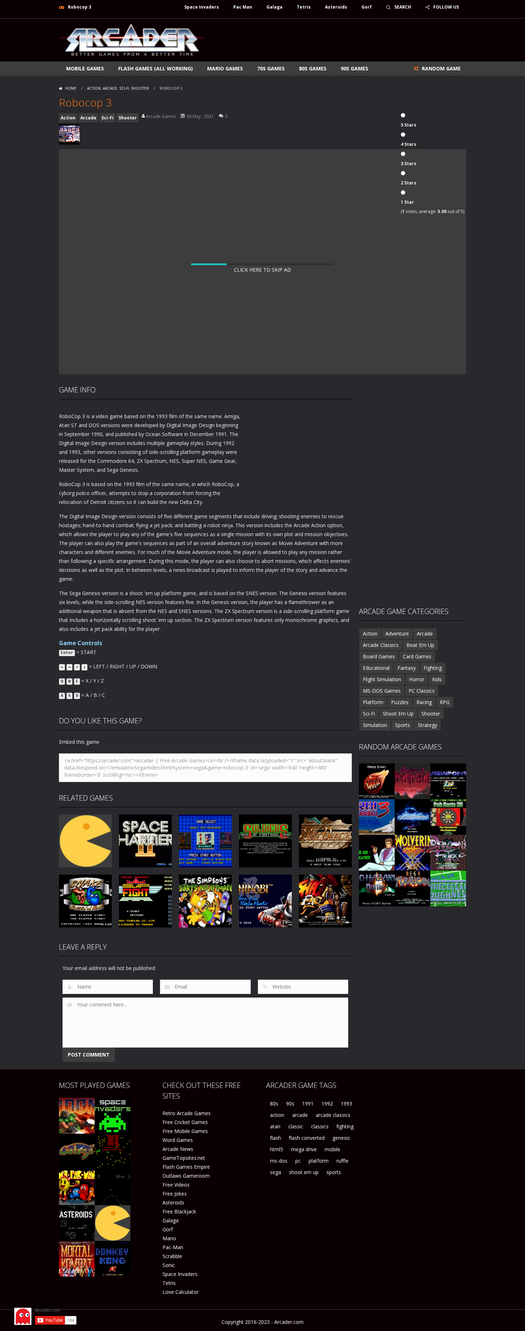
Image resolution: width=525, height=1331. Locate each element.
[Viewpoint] (448, 780)
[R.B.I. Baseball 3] (377, 816)
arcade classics (333, 1115)
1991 (308, 1103)
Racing (424, 702)
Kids (437, 679)
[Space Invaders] (112, 1115)
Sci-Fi (124, 88)
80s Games (312, 68)
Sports (402, 725)
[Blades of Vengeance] (412, 780)
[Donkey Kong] (112, 1258)
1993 (346, 1103)
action (277, 1115)
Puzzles (400, 702)
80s (274, 1103)
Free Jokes (174, 1193)
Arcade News (177, 1149)
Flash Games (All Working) (155, 68)
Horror (416, 679)
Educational (376, 667)
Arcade (110, 88)
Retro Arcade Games (186, 1113)
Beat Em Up (420, 645)
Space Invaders (201, 7)
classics (320, 1126)
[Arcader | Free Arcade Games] (131, 39)
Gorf (366, 7)
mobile (332, 1149)
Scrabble (172, 1256)
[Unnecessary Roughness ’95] (448, 888)
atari (275, 1126)
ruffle (342, 1160)
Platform (373, 702)
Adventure (397, 633)
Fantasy (407, 667)
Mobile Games (85, 68)
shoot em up (304, 1172)
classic (295, 1126)
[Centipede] (112, 1151)
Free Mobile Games (185, 1131)
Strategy (427, 725)
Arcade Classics (381, 645)
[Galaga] (77, 1151)
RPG (445, 702)
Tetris (304, 7)
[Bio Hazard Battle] (377, 888)
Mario (169, 1238)
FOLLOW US (446, 7)
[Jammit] (377, 780)
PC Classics (422, 690)
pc (298, 1160)
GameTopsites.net (183, 1157)
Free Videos (176, 1184)
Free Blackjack (179, 1211)
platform (319, 1160)
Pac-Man (172, 1247)
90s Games (354, 68)
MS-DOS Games (382, 690)
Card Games (417, 656)
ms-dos (279, 1160)
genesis (341, 1137)
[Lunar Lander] (112, 1186)
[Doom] (77, 1115)
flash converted (307, 1137)
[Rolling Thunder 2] (377, 852)
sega (275, 1172)
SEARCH (402, 7)
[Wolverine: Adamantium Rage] (412, 852)
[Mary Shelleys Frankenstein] (412, 816)
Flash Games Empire (186, 1166)
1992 (327, 1103)
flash (275, 1137)
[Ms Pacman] (77, 1186)
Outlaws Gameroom (186, 1175)
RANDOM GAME (440, 68)
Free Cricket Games (185, 1122)
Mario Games (225, 68)
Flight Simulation (382, 679)
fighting (345, 1126)
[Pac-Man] (112, 1222)
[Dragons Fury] (448, 852)
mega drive (304, 1149)
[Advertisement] (336, 40)
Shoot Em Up (398, 713)
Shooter (140, 88)
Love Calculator (180, 1291)
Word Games (177, 1140)
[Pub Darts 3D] (448, 816)
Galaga (274, 7)
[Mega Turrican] (412, 888)
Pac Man (242, 7)
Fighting (433, 667)
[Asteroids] (77, 1222)
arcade (300, 1115)
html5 (276, 1149)
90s (290, 1103)
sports (333, 1172)
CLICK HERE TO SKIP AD (262, 269)
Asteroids (336, 7)
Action (94, 88)
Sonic (168, 1265)
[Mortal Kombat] (77, 1258)
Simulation (375, 725)
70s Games (271, 68)
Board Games (379, 656)
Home (71, 88)
